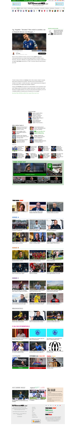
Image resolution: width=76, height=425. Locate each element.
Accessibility (34, 414)
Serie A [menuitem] (18, 8)
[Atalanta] (13, 11)
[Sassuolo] (55, 11)
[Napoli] (47, 11)
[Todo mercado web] (61, 0)
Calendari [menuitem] (47, 8)
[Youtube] (55, 0)
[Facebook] (49, 0)
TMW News (36, 0)
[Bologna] (16, 11)
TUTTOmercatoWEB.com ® (22, 413)
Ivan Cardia (18, 53)
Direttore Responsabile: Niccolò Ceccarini (19, 409)
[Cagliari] (18, 11)
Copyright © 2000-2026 (16, 413)
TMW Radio (26, 0)
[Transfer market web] (63, 0)
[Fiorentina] (23, 11)
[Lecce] (39, 11)
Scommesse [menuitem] (52, 8)
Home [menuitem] (15, 8)
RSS (32, 411)
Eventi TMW (34, 408)
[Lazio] (37, 11)
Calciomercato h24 (41, 0)
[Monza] (45, 11)
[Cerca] (64, 8)
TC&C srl (16, 407)
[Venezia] (63, 11)
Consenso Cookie (35, 417)
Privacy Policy (34, 415)
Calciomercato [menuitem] (30, 8)
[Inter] (31, 11)
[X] (51, 0)
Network (14, 0)
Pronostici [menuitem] (57, 8)
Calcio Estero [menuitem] (36, 8)
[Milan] (42, 11)
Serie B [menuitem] (22, 8)
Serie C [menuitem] (25, 8)
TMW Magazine (30, 0)
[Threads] (52, 0)
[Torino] (58, 11)
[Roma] (52, 11)
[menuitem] (12, 8)
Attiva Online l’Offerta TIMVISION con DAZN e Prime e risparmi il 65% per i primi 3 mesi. (25, 93)
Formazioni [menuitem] (42, 8)
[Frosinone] (26, 11)
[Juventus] (34, 11)
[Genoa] (29, 11)
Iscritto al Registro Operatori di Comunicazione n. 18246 (20, 411)
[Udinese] (60, 11)
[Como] (21, 11)
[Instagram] (54, 0)
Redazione (33, 407)
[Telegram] (57, 0)
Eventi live (18, 0)
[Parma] (50, 11)
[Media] (59, 0)
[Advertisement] (56, 69)
